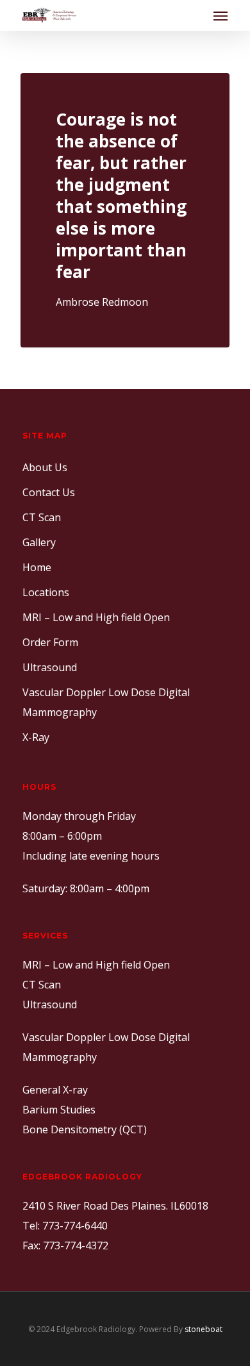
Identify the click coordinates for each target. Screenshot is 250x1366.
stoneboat (203, 1329)
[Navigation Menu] (220, 15)
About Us (44, 467)
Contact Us (48, 492)
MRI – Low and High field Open (96, 617)
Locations (45, 592)
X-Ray (35, 737)
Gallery (39, 542)
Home (36, 567)
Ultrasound (49, 667)
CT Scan (41, 517)
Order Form (50, 642)
